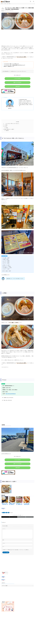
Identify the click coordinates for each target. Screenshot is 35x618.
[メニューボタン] (33, 1)
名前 (3, 539)
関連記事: (7, 130)
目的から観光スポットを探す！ (9, 129)
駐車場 (7, 127)
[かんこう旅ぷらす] (5, 1)
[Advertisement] (17, 37)
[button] (9, 517)
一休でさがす (17, 86)
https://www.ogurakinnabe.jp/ (11, 393)
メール (3, 543)
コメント (3, 528)
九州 (6, 512)
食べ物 (11, 512)
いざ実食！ (6, 125)
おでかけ (4, 512)
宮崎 (8, 512)
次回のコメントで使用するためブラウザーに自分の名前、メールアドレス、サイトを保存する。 (16, 549)
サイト (3, 546)
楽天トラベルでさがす (17, 82)
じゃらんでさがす (17, 78)
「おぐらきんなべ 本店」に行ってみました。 (12, 123)
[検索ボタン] (30, 1)
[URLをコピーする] (26, 517)
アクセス (5, 126)
